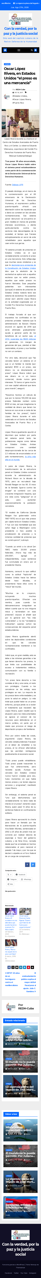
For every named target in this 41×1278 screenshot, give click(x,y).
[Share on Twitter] (33, 866)
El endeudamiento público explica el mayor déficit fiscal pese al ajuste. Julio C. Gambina (28, 982)
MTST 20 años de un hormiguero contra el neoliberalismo (12, 979)
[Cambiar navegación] (18, 50)
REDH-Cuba (20, 89)
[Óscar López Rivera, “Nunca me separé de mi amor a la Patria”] (11, 942)
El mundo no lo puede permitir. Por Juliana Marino (20, 1064)
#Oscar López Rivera (22, 99)
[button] (32, 50)
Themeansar (20, 1267)
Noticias (9, 1201)
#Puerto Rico (18, 103)
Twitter (16, 1273)
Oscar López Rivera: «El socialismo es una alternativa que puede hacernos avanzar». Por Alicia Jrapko (11, 922)
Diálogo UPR (17, 185)
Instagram (32, 1273)
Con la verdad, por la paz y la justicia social (20, 1249)
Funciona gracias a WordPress (13, 1265)
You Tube (23, 1273)
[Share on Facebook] (27, 866)
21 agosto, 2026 (15, 1134)
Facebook (8, 1273)
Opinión (7, 64)
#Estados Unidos (20, 96)
